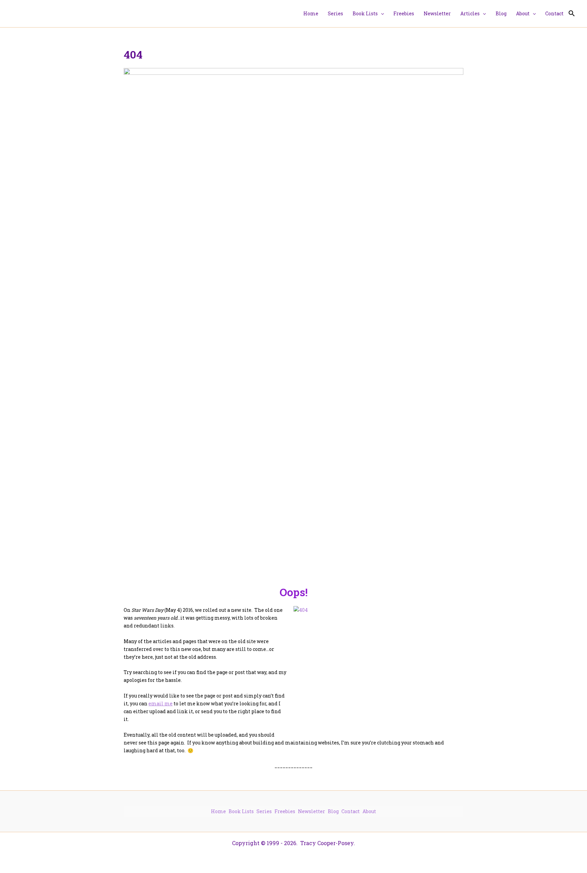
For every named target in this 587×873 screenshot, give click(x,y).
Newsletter (311, 811)
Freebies (284, 811)
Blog (333, 811)
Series (264, 811)
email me (160, 703)
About (369, 811)
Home (218, 811)
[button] (381, 13)
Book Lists (241, 811)
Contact (350, 811)
